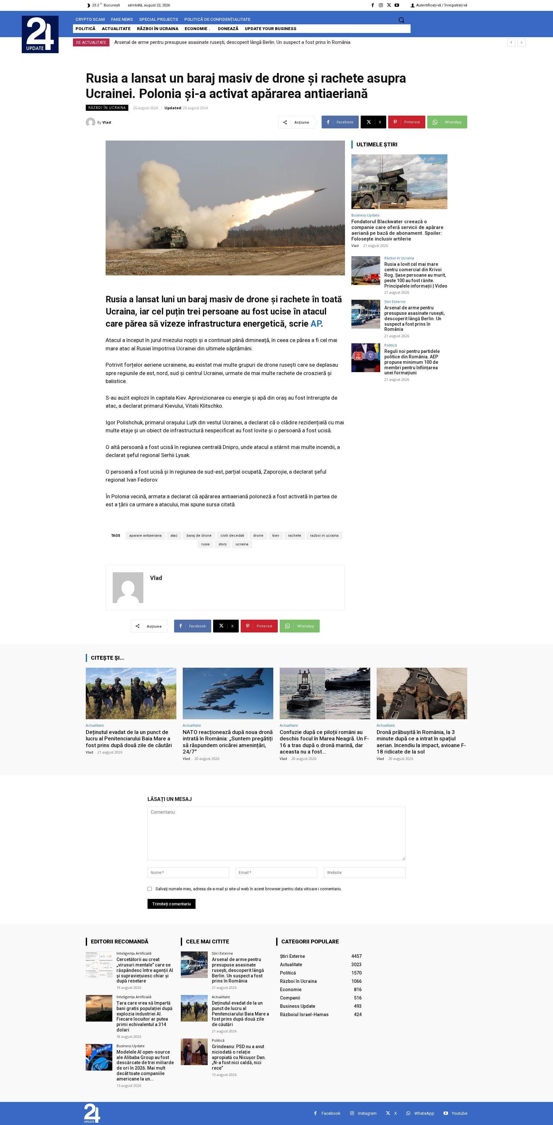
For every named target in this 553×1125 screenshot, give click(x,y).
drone (258, 536)
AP (316, 324)
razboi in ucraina (324, 536)
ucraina (242, 544)
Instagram (367, 1113)
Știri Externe (394, 301)
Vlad (106, 122)
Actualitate (95, 725)
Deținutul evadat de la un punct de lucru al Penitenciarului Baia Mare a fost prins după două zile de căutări (129, 738)
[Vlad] (91, 122)
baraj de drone (199, 536)
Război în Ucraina (107, 107)
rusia (205, 544)
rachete (294, 536)
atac (174, 536)
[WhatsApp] (408, 1113)
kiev (275, 536)
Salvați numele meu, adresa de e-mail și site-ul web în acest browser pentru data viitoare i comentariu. (249, 888)
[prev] (511, 42)
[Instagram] (381, 5)
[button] (401, 20)
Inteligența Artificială (133, 953)
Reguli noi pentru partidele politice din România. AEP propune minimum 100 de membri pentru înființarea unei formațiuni (240, 42)
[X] (389, 5)
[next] (521, 42)
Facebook (331, 1113)
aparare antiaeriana (145, 536)
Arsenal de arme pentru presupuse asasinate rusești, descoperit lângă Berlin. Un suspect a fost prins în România (414, 318)
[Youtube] (397, 5)
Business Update (365, 215)
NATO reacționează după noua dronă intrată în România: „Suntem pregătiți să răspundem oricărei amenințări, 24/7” (228, 742)
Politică (390, 345)
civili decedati (232, 536)
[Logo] (40, 33)
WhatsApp (424, 1113)
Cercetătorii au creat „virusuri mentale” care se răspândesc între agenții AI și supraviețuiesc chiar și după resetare (144, 970)
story (223, 544)
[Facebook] (373, 5)
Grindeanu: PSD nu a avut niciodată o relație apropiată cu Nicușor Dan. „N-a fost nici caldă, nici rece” (239, 1057)
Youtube (459, 1113)
